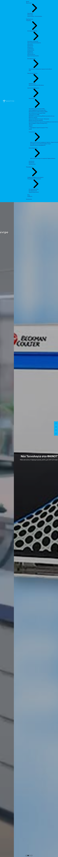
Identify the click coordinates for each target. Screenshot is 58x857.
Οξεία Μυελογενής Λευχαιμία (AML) (37, 108)
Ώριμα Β (31, 124)
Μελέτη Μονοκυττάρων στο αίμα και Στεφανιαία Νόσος (42, 158)
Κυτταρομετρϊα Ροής (33, 189)
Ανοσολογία (30, 51)
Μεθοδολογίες (32, 83)
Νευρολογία (30, 47)
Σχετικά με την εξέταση (32, 41)
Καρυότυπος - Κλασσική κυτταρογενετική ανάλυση (40, 69)
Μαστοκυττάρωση (33, 117)
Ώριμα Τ (31, 126)
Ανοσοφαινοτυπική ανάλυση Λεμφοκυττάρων (40, 143)
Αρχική (27, 1)
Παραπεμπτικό (29, 19)
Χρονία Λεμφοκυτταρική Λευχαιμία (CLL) (38, 123)
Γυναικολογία (30, 48)
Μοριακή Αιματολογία (34, 192)
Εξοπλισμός (30, 14)
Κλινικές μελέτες (31, 54)
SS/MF (30, 129)
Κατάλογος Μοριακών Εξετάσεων (36, 85)
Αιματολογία (30, 45)
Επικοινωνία (29, 199)
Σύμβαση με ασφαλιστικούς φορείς (35, 177)
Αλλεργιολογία (30, 50)
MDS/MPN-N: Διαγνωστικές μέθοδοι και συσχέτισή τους (41, 116)
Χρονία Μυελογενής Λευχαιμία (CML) (37, 113)
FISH (30, 70)
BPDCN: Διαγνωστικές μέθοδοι (36, 120)
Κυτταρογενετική (33, 190)
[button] (26, 855)
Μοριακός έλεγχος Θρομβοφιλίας (37, 145)
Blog (28, 194)
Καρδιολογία (30, 53)
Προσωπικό (30, 13)
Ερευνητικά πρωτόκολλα (33, 55)
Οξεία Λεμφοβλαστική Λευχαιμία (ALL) (37, 110)
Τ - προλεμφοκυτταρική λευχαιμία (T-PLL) (38, 127)
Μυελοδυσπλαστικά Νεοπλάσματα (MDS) (38, 111)
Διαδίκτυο (29, 196)
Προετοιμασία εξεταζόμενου (34, 42)
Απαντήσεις (30, 44)
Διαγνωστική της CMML (34, 114)
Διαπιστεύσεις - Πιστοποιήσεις (34, 16)
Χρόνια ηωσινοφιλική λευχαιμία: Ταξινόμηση (39, 119)
